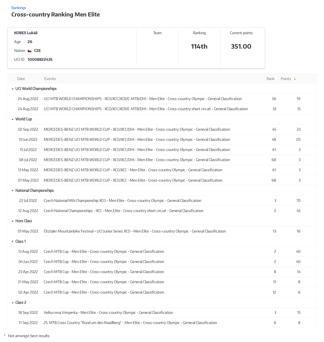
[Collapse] (12, 89)
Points (286, 79)
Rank (271, 79)
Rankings (18, 8)
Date (21, 79)
